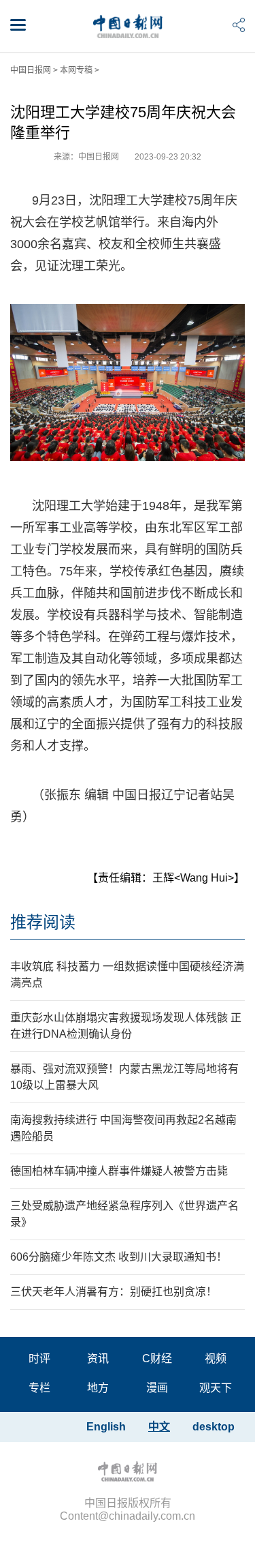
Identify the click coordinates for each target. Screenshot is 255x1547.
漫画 (157, 1388)
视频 (215, 1358)
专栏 (39, 1388)
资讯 (98, 1358)
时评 (39, 1358)
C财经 (157, 1358)
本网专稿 (76, 70)
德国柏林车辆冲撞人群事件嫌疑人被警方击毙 (119, 1171)
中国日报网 (30, 70)
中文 (159, 1426)
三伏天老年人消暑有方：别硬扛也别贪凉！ (113, 1291)
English (106, 1426)
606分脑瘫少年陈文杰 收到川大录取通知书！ (118, 1257)
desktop (213, 1426)
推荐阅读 (42, 922)
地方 (98, 1388)
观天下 (215, 1388)
